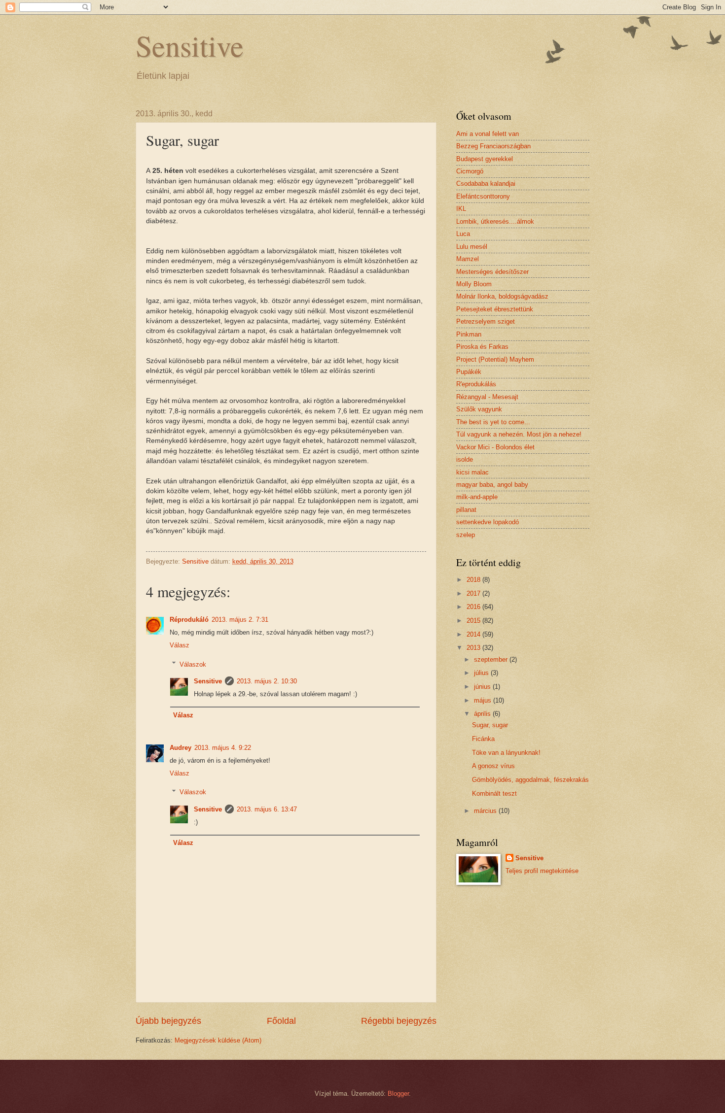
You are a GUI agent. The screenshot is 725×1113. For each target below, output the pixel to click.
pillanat (466, 509)
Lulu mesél (471, 246)
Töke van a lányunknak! (506, 752)
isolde (464, 459)
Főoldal (281, 1021)
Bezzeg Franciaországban (493, 146)
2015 (474, 620)
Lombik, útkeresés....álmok (495, 221)
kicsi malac (472, 472)
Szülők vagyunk (479, 409)
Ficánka (483, 738)
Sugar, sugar (490, 725)
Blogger (398, 1093)
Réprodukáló (189, 619)
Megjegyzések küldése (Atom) (218, 1040)
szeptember (491, 659)
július (482, 672)
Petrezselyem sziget (485, 321)
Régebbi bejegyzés (398, 1021)
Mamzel (467, 259)
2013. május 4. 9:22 (222, 747)
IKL (461, 208)
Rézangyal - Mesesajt (487, 397)
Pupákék (468, 371)
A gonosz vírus (493, 766)
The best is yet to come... (493, 422)
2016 (474, 606)
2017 (474, 593)
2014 (474, 634)
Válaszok (193, 664)
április (483, 713)
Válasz (179, 645)
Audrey (180, 747)
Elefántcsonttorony (483, 196)
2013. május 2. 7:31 (240, 619)
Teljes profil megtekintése (542, 871)
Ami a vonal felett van (487, 133)
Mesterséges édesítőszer (492, 271)
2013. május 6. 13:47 (267, 809)
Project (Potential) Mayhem (495, 359)
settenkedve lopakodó (487, 522)
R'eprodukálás (476, 384)
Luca (463, 233)
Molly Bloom (474, 284)
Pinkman (468, 334)
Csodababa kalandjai (485, 183)
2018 (474, 579)
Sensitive (190, 45)
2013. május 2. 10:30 (267, 681)
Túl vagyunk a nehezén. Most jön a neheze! (518, 434)
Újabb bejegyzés (168, 1021)
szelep (465, 535)
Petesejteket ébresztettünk (494, 309)
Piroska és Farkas (482, 346)
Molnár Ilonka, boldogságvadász (502, 296)
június (483, 686)
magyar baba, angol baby (492, 484)
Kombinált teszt (494, 793)
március (486, 810)
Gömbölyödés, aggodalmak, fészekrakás (530, 779)
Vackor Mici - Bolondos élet (495, 447)
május (483, 700)
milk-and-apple (477, 497)
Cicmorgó (469, 171)
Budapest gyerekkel (484, 159)
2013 (474, 647)
